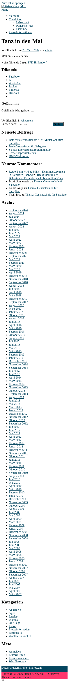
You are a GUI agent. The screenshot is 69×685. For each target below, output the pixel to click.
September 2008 (18, 538)
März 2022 (15, 242)
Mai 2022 (14, 236)
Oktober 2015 (17, 334)
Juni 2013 (14, 400)
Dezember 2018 (18, 275)
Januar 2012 (16, 446)
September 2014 (18, 367)
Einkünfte (22, 28)
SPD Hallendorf (37, 62)
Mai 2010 (14, 482)
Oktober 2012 (17, 420)
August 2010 (16, 476)
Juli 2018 (14, 288)
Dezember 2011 (18, 449)
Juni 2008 (14, 545)
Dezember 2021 (18, 252)
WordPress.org (17, 661)
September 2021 (18, 256)
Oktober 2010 (17, 469)
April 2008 (15, 551)
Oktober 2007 (17, 571)
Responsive (15, 632)
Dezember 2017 (18, 298)
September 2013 (18, 393)
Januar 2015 (16, 357)
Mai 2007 (14, 587)
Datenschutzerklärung (14, 667)
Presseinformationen (20, 32)
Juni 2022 (14, 233)
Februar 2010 (16, 492)
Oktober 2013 (17, 390)
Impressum (35, 667)
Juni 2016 (14, 321)
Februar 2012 (16, 443)
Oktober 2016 (17, 315)
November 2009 (18, 502)
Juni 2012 (14, 430)
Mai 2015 (14, 348)
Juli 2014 (14, 371)
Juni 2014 (14, 374)
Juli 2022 (14, 229)
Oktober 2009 (17, 505)
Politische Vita (24, 25)
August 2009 (16, 508)
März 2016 (15, 328)
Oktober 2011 (17, 456)
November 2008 (18, 535)
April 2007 (15, 591)
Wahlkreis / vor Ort (20, 636)
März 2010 (15, 489)
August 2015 (16, 338)
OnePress (53, 673)
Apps (12, 613)
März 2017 (15, 308)
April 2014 (15, 377)
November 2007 (18, 568)
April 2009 (15, 518)
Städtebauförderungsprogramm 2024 (30, 149)
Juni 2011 (14, 459)
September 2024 (18, 210)
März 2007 (15, 594)
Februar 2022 (16, 246)
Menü (4, 9)
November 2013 (18, 387)
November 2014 (18, 364)
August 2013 (16, 397)
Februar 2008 (16, 558)
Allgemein (27, 120)
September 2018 (18, 282)
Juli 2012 (14, 426)
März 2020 (15, 265)
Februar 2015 (16, 354)
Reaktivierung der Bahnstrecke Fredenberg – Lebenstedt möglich (36, 176)
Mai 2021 (14, 259)
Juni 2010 (14, 479)
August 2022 (16, 226)
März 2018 (15, 295)
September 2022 (18, 223)
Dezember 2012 (18, 413)
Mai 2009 (14, 515)
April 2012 (15, 436)
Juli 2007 (14, 581)
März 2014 (15, 380)
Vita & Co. (15, 19)
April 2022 (15, 239)
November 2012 (18, 416)
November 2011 (18, 453)
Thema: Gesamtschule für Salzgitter (46, 194)
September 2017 (18, 302)
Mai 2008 (14, 548)
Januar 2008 (16, 561)
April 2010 (15, 485)
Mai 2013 (14, 403)
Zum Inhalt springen (13, 3)
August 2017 (16, 305)
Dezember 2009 (18, 499)
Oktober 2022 (17, 219)
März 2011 (15, 462)
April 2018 (15, 292)
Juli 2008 (14, 541)
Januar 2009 (16, 528)
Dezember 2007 (18, 564)
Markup (13, 619)
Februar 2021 (16, 262)
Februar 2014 (16, 384)
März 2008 (15, 554)
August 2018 (16, 285)
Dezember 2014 (18, 361)
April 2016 (15, 325)
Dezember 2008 (18, 531)
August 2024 (16, 213)
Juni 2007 (14, 584)
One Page (14, 622)
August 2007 (16, 577)
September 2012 (18, 423)
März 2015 (15, 351)
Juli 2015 (14, 341)
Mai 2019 (14, 269)
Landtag (13, 616)
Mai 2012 (14, 433)
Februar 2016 (16, 331)
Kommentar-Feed (19, 658)
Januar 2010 (16, 495)
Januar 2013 (16, 410)
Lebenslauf (22, 22)
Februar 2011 (16, 466)
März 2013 (15, 407)
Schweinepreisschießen (22, 153)
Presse (12, 626)
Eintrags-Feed (17, 654)
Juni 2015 (14, 344)
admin (48, 50)
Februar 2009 (16, 525)
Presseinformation (19, 629)
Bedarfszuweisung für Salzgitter (27, 146)
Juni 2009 (14, 512)
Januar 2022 (16, 249)
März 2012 (15, 439)
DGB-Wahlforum (19, 156)
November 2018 (18, 279)
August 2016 (16, 318)
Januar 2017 (16, 311)
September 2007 (18, 574)
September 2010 (18, 472)
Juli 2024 (14, 216)
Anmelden (15, 651)
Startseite (14, 15)
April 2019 (15, 272)
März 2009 (15, 522)
